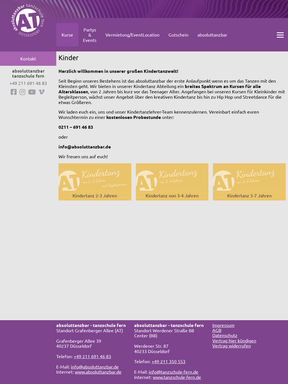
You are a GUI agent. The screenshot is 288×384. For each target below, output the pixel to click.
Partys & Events (89, 35)
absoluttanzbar (212, 34)
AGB (216, 330)
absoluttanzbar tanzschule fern (28, 73)
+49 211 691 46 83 (28, 82)
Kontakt (28, 58)
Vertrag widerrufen (231, 345)
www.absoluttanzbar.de (98, 371)
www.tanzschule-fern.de (177, 377)
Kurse (67, 34)
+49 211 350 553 (168, 361)
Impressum (223, 325)
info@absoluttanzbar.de (95, 366)
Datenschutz (224, 335)
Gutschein (178, 34)
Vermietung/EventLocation (132, 34)
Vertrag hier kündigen (234, 340)
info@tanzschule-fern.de (173, 371)
